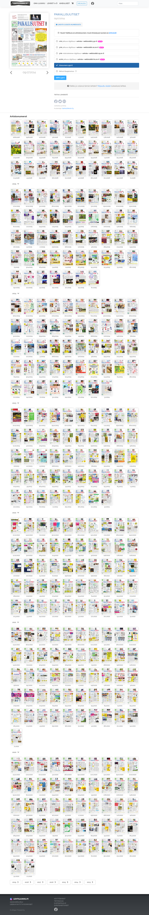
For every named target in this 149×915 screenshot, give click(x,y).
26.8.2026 (113, 33)
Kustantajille (60, 903)
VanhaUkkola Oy (68, 108)
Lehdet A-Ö (52, 3)
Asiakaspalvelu (16, 902)
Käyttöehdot (59, 899)
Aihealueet (64, 3)
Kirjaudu (82, 3)
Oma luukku (39, 3)
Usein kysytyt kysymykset (21, 904)
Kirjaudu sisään (104, 86)
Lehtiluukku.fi (21, 899)
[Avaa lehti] (16, 128)
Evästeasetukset (61, 905)
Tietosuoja (59, 901)
